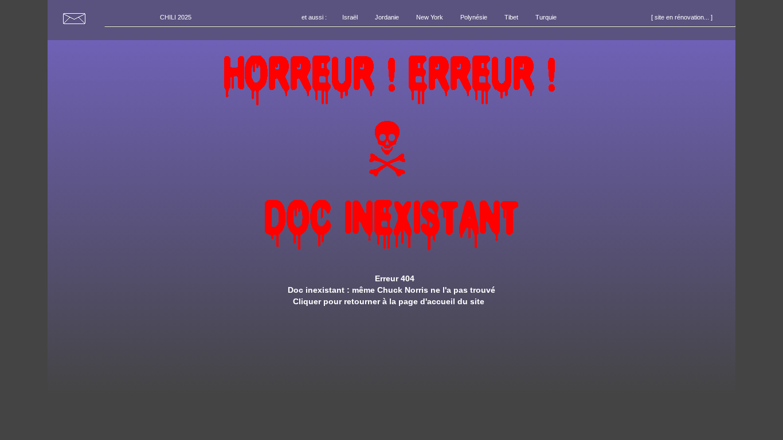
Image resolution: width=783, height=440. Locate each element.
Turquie (546, 17)
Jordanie (387, 17)
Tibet (511, 17)
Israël (349, 17)
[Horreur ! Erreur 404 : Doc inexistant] (391, 261)
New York (429, 17)
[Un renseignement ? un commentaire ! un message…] (76, 23)
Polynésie (474, 17)
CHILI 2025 (175, 17)
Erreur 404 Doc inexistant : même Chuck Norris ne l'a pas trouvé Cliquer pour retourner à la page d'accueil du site (391, 290)
